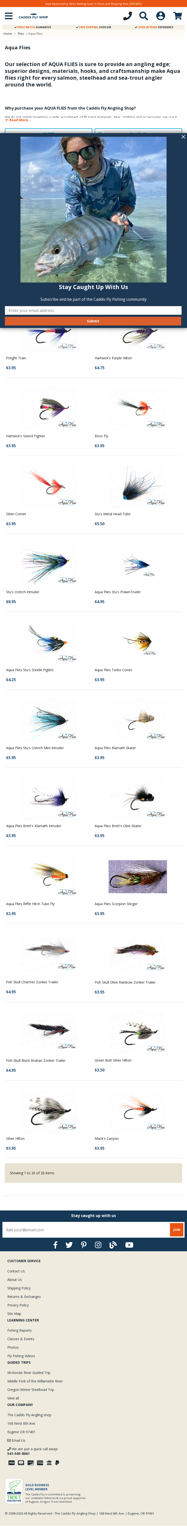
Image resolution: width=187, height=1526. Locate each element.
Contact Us (16, 1271)
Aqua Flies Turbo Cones (113, 670)
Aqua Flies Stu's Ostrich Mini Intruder (35, 748)
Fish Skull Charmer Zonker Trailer (32, 982)
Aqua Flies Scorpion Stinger (116, 903)
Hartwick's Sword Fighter (25, 436)
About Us (14, 1279)
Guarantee (34, 27)
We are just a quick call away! (32, 1451)
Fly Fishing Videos (21, 1356)
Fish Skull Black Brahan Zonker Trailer (35, 1060)
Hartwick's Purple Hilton (113, 358)
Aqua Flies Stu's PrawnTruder (118, 592)
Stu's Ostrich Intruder (22, 592)
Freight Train (16, 358)
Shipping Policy (19, 1288)
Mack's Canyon (107, 1138)
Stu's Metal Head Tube (113, 514)
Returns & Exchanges (24, 1296)
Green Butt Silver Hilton (113, 1060)
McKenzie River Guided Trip (28, 1372)
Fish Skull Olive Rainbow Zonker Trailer (125, 982)
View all (13, 1398)
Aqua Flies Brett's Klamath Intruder (33, 825)
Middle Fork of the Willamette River (35, 1381)
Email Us (18, 1440)
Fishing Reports (19, 1330)
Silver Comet (16, 514)
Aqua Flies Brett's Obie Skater (118, 825)
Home (8, 34)
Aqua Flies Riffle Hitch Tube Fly (30, 903)
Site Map (14, 1313)
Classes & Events (20, 1339)
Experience (155, 27)
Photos (13, 1347)
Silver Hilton (15, 1138)
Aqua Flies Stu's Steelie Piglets (30, 670)
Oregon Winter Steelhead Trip (30, 1389)
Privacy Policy (18, 1305)
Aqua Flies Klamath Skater (115, 748)
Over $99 (95, 27)
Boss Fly (101, 436)
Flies (21, 34)
